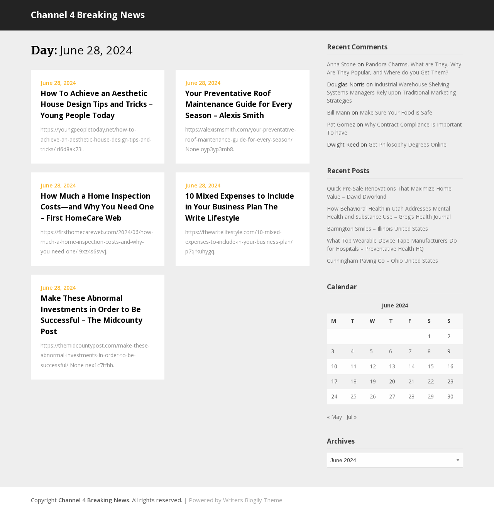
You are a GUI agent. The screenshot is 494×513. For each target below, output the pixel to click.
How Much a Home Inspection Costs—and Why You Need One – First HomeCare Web (97, 207)
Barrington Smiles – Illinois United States (377, 228)
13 (392, 366)
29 (431, 396)
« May (334, 416)
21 (411, 381)
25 (353, 396)
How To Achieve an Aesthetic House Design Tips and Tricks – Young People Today (97, 104)
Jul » (352, 416)
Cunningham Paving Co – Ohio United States (382, 260)
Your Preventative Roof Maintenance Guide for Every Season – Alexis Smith (238, 104)
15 (431, 366)
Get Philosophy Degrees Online (408, 144)
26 (373, 396)
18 (353, 381)
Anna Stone (341, 64)
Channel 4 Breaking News (88, 14)
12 (373, 366)
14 (411, 366)
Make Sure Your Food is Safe (396, 112)
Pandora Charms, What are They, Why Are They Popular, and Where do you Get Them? (394, 68)
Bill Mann (338, 112)
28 (411, 396)
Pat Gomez (341, 124)
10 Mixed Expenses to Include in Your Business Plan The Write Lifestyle (239, 207)
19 (373, 381)
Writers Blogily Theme (253, 500)
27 (392, 396)
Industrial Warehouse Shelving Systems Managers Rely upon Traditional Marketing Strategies (391, 92)
